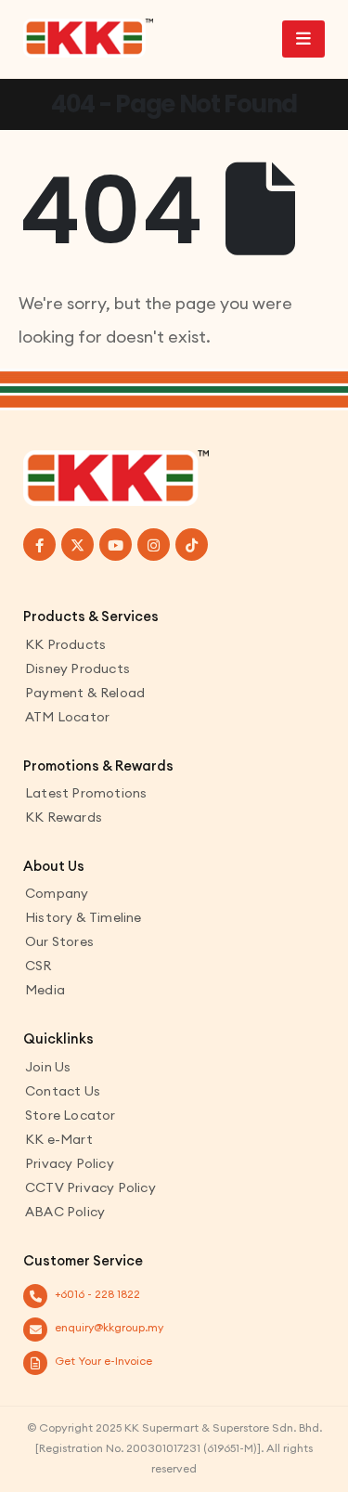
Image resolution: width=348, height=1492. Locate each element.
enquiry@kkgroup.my (109, 1327)
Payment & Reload (85, 692)
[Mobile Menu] (303, 39)
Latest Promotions (86, 793)
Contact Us (62, 1091)
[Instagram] (153, 544)
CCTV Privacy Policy (90, 1187)
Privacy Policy (69, 1163)
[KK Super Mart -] (88, 38)
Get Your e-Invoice (103, 1361)
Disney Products (77, 668)
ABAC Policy (65, 1211)
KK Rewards (63, 817)
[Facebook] (39, 544)
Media (45, 989)
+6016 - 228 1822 (97, 1294)
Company (56, 893)
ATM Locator (67, 716)
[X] (77, 544)
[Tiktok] (191, 544)
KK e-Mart (59, 1139)
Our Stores (59, 941)
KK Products (65, 644)
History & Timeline (83, 917)
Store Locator (70, 1115)
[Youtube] (115, 544)
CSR (38, 965)
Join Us (48, 1066)
